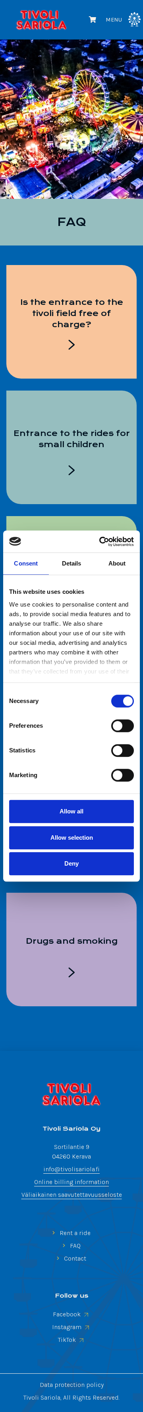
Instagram (67, 1327)
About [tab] (117, 563)
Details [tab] (71, 563)
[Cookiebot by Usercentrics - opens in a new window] (101, 541)
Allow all (71, 811)
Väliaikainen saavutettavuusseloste (71, 1194)
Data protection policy (72, 1384)
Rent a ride (74, 1233)
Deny (71, 863)
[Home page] (71, 1094)
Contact (74, 1258)
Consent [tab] (26, 563)
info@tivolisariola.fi (71, 1169)
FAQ (74, 1245)
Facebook (67, 1314)
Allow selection (71, 837)
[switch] (122, 725)
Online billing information (71, 1182)
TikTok (67, 1339)
